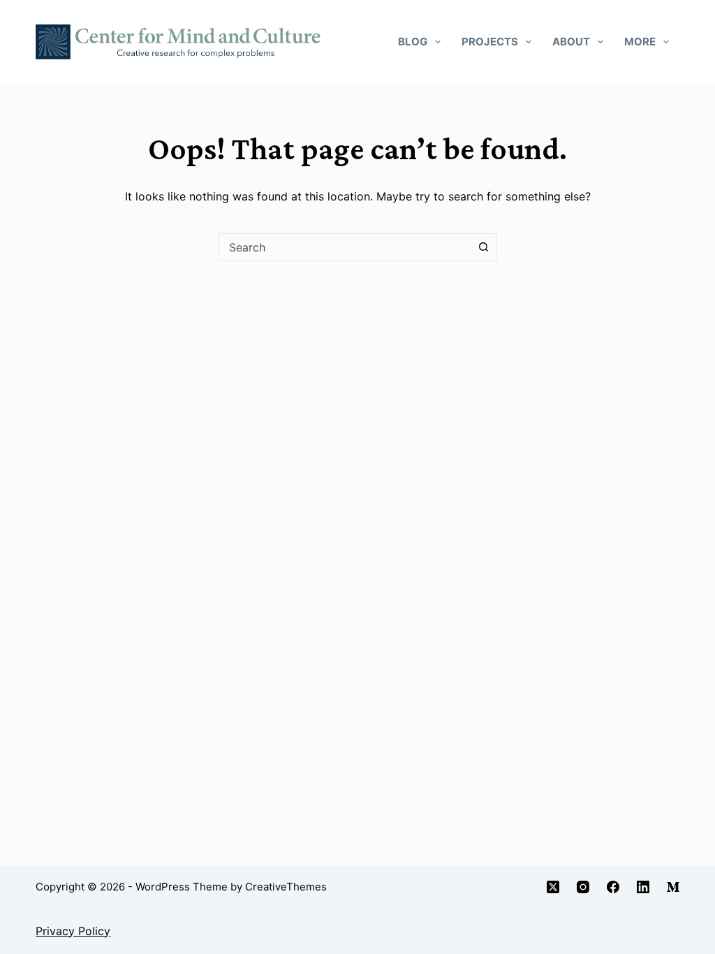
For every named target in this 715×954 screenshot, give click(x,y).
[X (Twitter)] (553, 887)
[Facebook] (613, 887)
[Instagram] (583, 887)
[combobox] (344, 247)
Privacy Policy (73, 931)
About (571, 41)
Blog (412, 41)
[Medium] (673, 887)
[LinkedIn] (643, 887)
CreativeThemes (286, 886)
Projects (490, 41)
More (640, 41)
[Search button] (483, 247)
